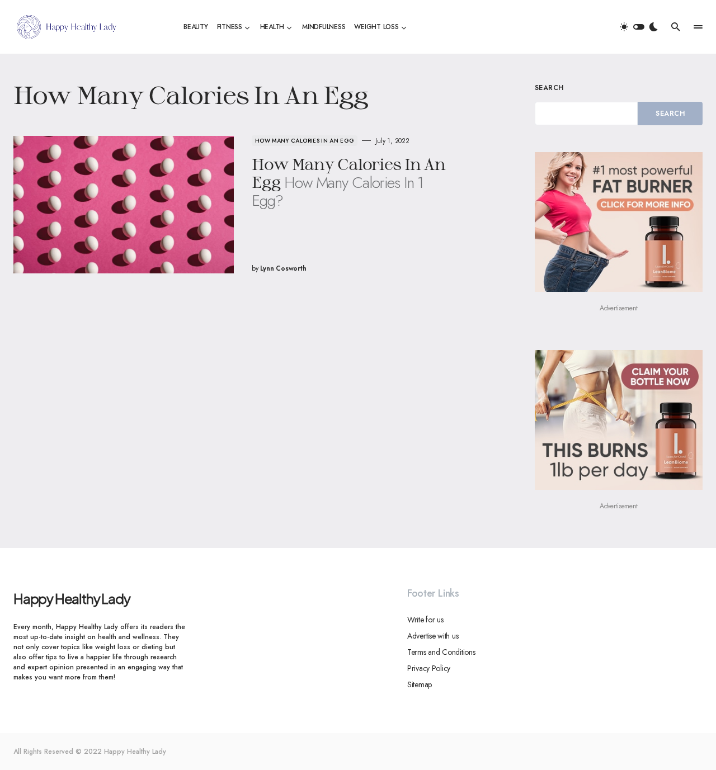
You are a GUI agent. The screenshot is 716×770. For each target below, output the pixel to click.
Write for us (425, 619)
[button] (639, 26)
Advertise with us (432, 635)
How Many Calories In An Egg (304, 140)
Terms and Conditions (441, 652)
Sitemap (419, 684)
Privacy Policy (428, 668)
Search (549, 88)
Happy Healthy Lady (71, 598)
